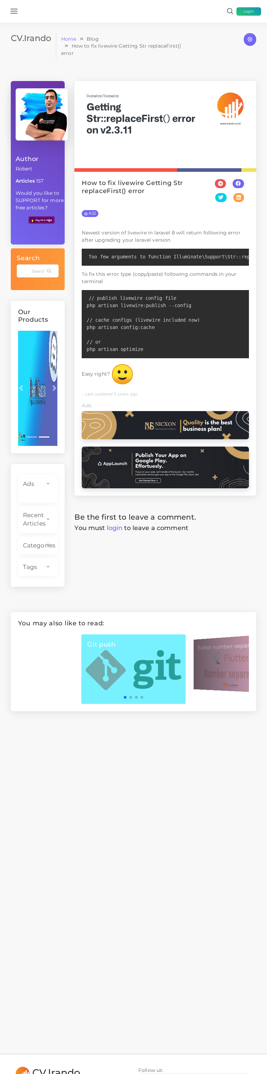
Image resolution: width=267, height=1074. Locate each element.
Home (68, 39)
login (115, 528)
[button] (21, 388)
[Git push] (133, 669)
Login (249, 11)
